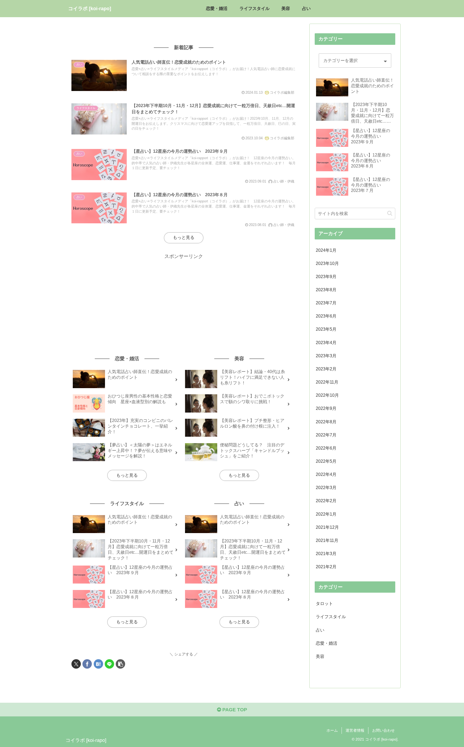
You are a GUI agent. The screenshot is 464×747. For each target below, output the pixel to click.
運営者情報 (355, 730)
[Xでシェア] (76, 664)
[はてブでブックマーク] (98, 664)
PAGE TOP (234, 709)
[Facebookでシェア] (87, 664)
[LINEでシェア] (109, 664)
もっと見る (183, 237)
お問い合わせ (383, 730)
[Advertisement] (183, 298)
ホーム (332, 730)
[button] (120, 664)
